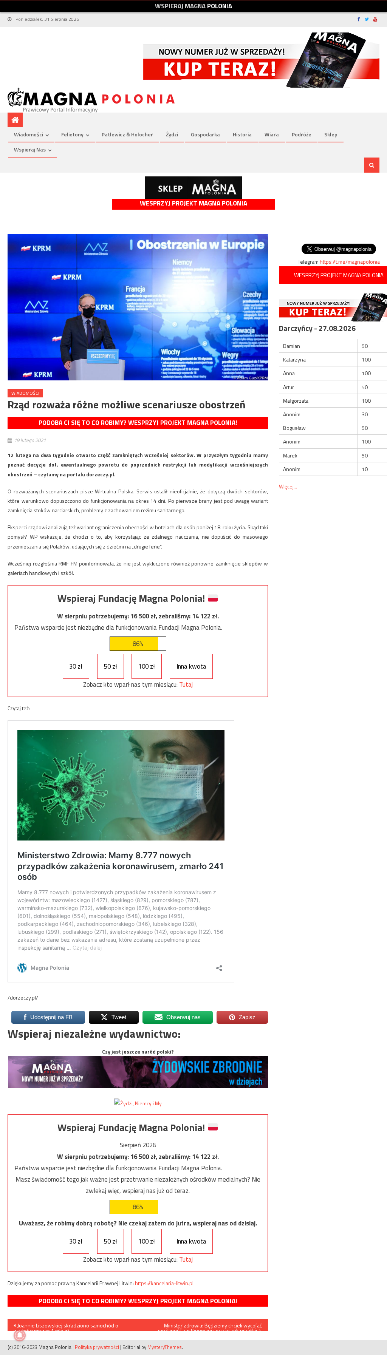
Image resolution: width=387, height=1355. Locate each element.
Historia (242, 134)
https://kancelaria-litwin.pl (164, 1283)
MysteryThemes (164, 1347)
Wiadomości (28, 134)
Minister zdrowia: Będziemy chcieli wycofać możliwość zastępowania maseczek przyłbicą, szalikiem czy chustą (210, 1326)
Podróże (301, 134)
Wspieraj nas (30, 149)
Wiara (272, 134)
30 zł (75, 666)
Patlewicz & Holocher (127, 134)
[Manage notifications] (20, 1335)
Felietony (72, 134)
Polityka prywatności (97, 1347)
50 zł (110, 666)
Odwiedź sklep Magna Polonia (193, 187)
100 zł (146, 666)
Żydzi (172, 134)
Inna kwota (191, 666)
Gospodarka (205, 134)
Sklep (330, 134)
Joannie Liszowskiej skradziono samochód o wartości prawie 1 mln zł (66, 1326)
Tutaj (186, 684)
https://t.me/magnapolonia (350, 262)
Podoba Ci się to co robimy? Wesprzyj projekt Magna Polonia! (138, 423)
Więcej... (288, 486)
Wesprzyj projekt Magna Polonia (193, 203)
